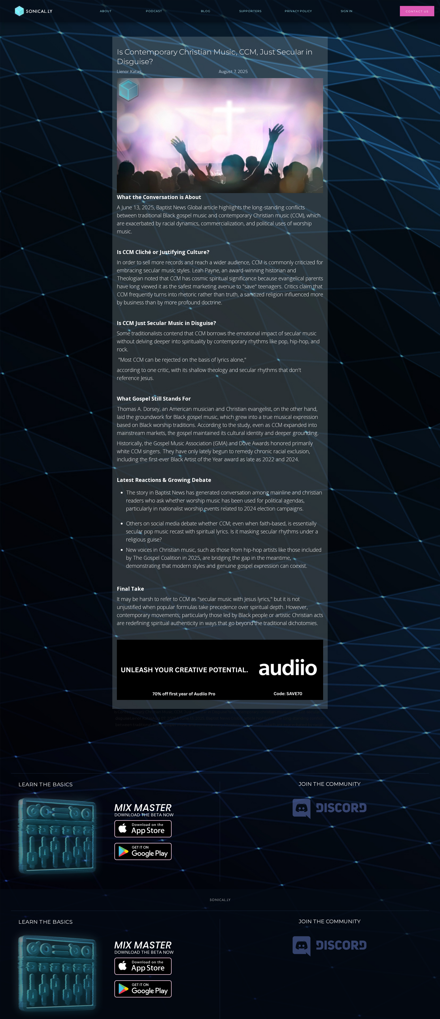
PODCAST (154, 11)
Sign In (346, 11)
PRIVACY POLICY (298, 11)
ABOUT (106, 11)
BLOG (205, 11)
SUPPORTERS (250, 11)
